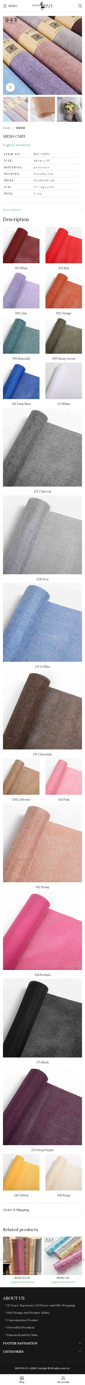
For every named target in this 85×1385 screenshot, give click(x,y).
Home (7, 128)
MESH (20, 128)
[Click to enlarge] (10, 87)
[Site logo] (42, 5)
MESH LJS (63, 1277)
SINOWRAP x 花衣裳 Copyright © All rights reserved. (42, 1368)
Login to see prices (16, 145)
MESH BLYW (22, 1277)
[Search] (80, 6)
